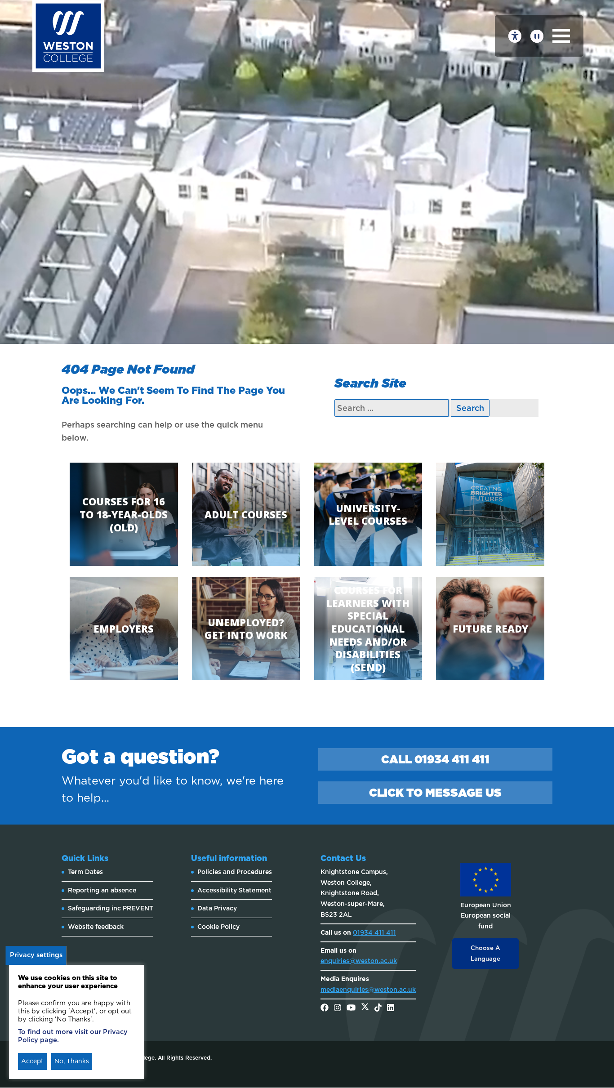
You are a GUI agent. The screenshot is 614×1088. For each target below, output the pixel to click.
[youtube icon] (351, 1008)
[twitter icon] (365, 1008)
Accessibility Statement (234, 890)
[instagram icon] (337, 1008)
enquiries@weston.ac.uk (358, 960)
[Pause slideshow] (537, 36)
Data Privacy (217, 908)
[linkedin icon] (390, 1008)
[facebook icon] (324, 1008)
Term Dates (85, 871)
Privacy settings (36, 955)
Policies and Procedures (234, 871)
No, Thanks (71, 1061)
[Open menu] (561, 36)
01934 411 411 (374, 932)
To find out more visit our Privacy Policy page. (73, 1036)
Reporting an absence (102, 890)
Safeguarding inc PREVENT (110, 908)
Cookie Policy (218, 926)
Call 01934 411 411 (435, 759)
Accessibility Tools (515, 36)
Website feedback (96, 926)
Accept (32, 1061)
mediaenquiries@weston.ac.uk (368, 989)
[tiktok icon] (378, 1008)
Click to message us (435, 792)
